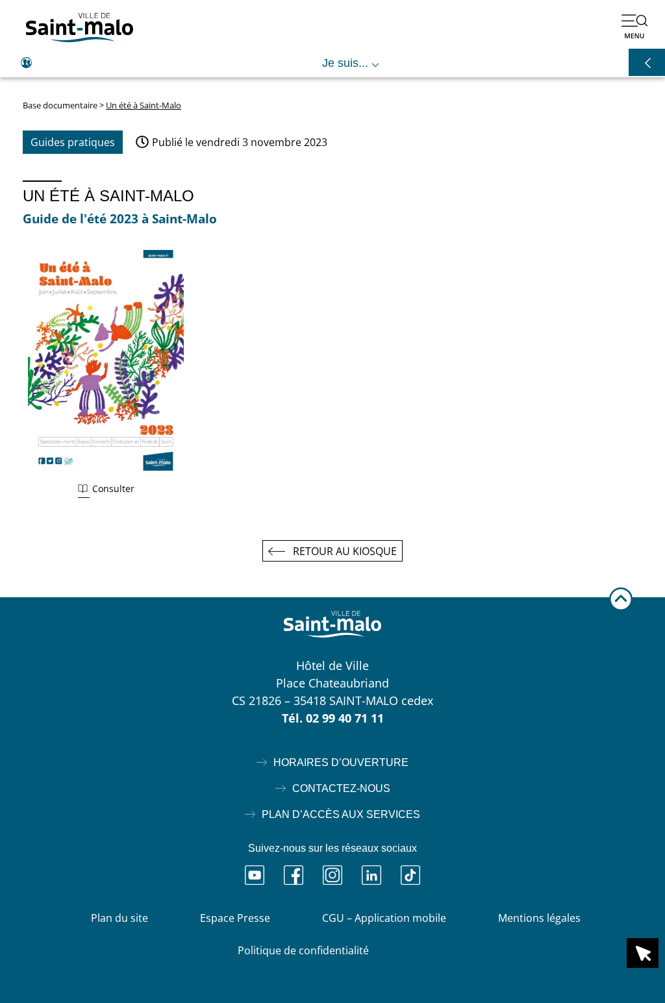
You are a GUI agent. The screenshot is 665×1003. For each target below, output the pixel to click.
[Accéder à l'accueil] (79, 27)
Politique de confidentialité (303, 950)
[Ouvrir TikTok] (410, 875)
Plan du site (119, 917)
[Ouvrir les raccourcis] (647, 62)
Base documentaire (60, 105)
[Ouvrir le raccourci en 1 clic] (643, 953)
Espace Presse (235, 917)
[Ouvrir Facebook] (293, 875)
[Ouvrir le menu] (634, 26)
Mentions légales (539, 917)
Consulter (113, 488)
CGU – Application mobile (384, 917)
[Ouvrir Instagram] (332, 875)
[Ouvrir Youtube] (254, 875)
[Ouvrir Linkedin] (371, 875)
